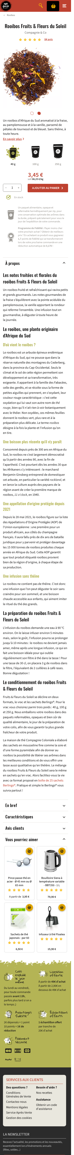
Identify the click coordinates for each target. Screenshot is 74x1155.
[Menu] (64, 5)
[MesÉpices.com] (6, 6)
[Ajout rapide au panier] (29, 851)
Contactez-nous (16, 1102)
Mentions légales (17, 1107)
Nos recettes (44, 1093)
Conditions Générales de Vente (18, 1095)
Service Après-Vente (19, 1113)
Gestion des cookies (19, 1118)
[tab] (32, 113)
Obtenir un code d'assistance (46, 1107)
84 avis (48, 39)
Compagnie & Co (35, 33)
